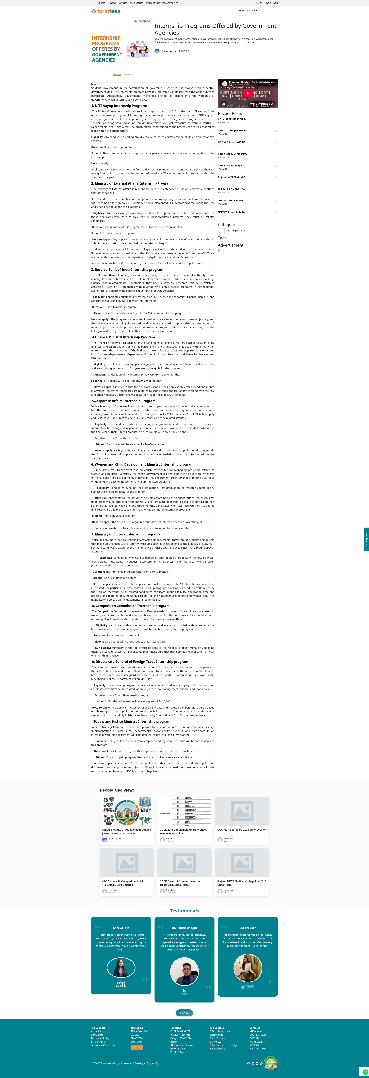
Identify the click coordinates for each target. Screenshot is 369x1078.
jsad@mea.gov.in (185, 257)
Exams (102, 2)
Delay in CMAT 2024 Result (181, 1040)
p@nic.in (193, 454)
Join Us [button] (137, 1047)
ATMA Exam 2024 (140, 1031)
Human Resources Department (112, 470)
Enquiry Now (366, 539)
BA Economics (217, 1048)
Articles (123, 2)
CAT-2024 (254, 1038)
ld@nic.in (137, 767)
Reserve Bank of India (112, 275)
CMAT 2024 (137, 1038)
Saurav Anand (169, 51)
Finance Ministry (107, 342)
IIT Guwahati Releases (182, 1045)
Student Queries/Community (162, 2)
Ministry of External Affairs (114, 189)
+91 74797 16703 (268, 2)
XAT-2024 (254, 1045)
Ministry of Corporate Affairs (117, 406)
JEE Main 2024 (177, 1048)
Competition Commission (113, 611)
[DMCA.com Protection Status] (271, 1063)
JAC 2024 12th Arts (180, 1034)
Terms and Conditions (103, 1045)
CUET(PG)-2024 (258, 1034)
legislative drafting (178, 734)
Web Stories (136, 2)
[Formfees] (152, 12)
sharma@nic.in (105, 711)
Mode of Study (247, 10)
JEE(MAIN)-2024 (258, 1048)
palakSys (155, 1063)
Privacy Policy (98, 1041)
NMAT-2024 (256, 1041)
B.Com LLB (215, 1041)
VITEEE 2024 (176, 1052)
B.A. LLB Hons (217, 1038)
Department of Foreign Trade (134, 679)
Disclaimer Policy (100, 1038)
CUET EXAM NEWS (180, 1031)
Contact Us (97, 1034)
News (113, 2)
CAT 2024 (136, 1034)
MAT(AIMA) (256, 1031)
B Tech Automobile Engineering (220, 1033)
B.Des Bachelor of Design (224, 1045)
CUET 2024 (136, 1041)
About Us (96, 1031)
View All (184, 1012)
